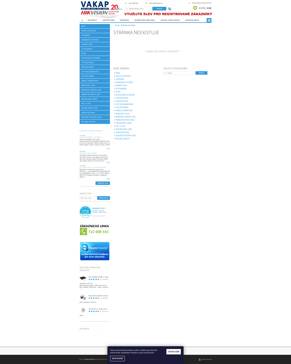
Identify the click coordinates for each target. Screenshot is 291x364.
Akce (83, 26)
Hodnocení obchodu (144, 20)
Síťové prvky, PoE (89, 108)
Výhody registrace (170, 20)
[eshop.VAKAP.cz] (102, 10)
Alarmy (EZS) (87, 44)
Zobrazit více (102, 183)
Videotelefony (88, 113)
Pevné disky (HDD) (89, 99)
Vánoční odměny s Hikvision (90, 137)
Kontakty (92, 20)
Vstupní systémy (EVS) (91, 117)
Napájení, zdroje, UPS (91, 90)
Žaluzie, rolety (88, 122)
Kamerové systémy (90, 40)
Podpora (124, 20)
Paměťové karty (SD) (90, 94)
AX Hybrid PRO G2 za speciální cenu (93, 167)
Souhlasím (173, 352)
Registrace (206, 3)
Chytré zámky (87, 76)
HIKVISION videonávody (88, 153)
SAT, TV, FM (86, 103)
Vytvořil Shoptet (206, 359)
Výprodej (85, 35)
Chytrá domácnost (90, 72)
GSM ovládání (87, 67)
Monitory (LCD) (88, 85)
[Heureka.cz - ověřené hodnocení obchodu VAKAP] (95, 212)
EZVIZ (83, 53)
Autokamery (87, 49)
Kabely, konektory (89, 81)
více (108, 149)
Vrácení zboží (192, 20)
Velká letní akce (88, 31)
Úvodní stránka (82, 20)
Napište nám (109, 20)
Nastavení (117, 358)
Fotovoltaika (87, 62)
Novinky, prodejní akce (91, 130)
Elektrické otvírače (90, 58)
